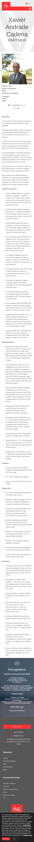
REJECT (15, 839)
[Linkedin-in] (18, 108)
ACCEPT (6, 839)
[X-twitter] (14, 108)
